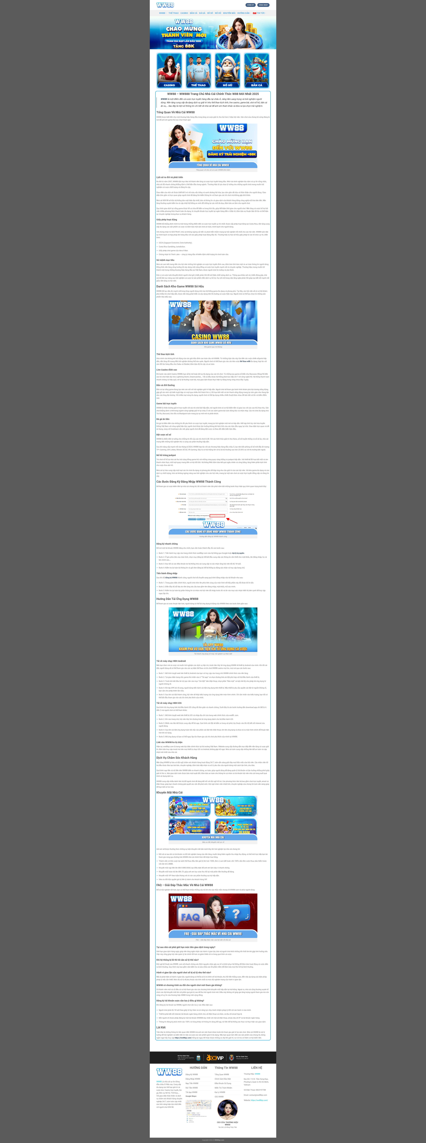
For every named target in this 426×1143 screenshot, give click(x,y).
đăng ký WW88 (171, 578)
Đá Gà (202, 13)
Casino (184, 13)
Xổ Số (210, 13)
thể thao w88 (245, 361)
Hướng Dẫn (243, 13)
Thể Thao (173, 13)
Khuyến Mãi (229, 13)
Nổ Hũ (218, 13)
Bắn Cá (193, 13)
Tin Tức (261, 13)
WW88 (162, 13)
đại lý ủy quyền (238, 553)
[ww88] (167, 5)
